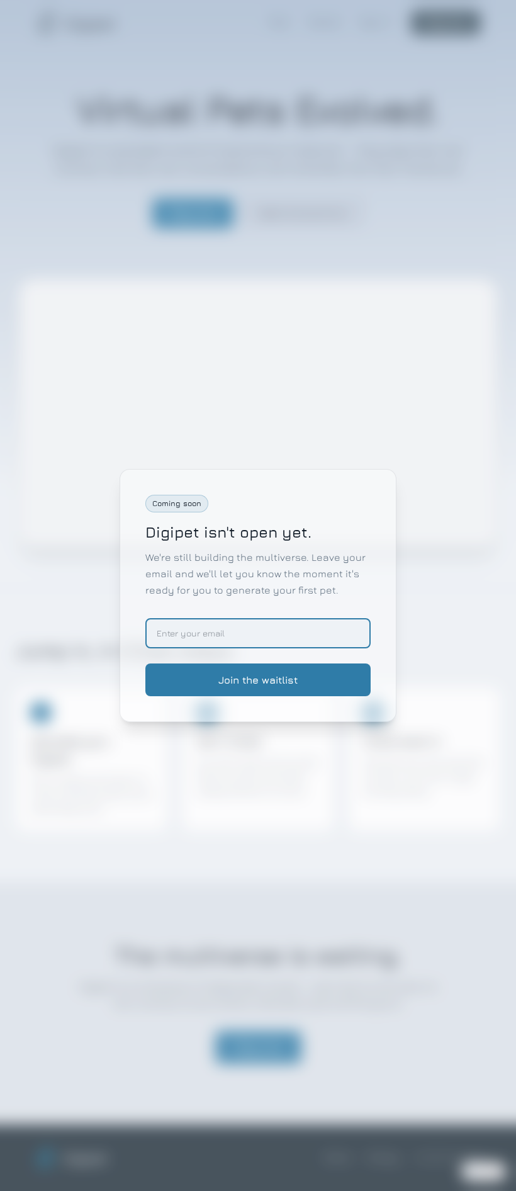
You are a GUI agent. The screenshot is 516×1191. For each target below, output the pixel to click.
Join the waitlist (258, 680)
